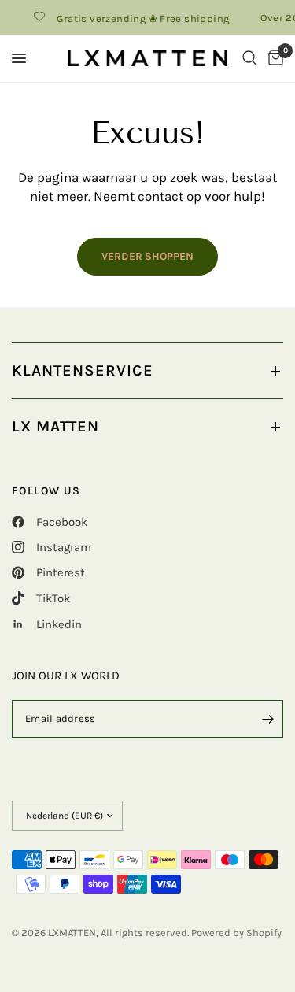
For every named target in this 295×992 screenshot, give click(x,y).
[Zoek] (250, 58)
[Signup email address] (267, 719)
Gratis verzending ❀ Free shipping (139, 18)
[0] (273, 58)
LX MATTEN (55, 426)
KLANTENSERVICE (82, 370)
